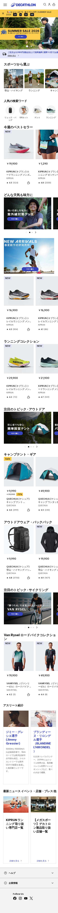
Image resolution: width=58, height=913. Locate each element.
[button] (31, 46)
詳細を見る (14, 861)
